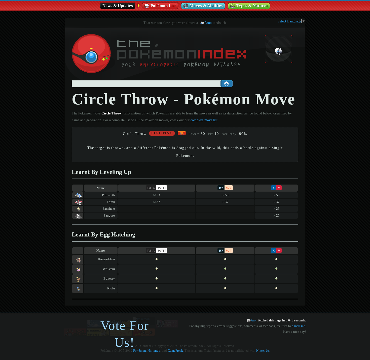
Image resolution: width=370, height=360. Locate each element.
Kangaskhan (106, 259)
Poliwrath (108, 195)
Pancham (109, 209)
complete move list (204, 120)
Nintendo (153, 350)
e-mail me (298, 326)
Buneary (109, 278)
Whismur (109, 269)
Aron (208, 23)
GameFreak (175, 350)
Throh (111, 202)
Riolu (111, 288)
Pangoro (109, 215)
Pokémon (139, 350)
